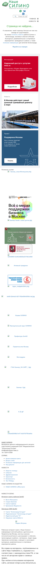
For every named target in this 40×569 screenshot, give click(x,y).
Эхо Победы (10, 481)
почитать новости (17, 34)
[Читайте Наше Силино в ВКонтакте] (24, 11)
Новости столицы (11, 471)
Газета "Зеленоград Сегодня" (15, 512)
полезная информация (11, 43)
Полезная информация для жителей (18, 462)
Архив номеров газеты (13, 458)
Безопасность (10, 479)
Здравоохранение (12, 475)
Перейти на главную (20, 47)
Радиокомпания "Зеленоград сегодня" (18, 514)
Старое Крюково (11, 502)
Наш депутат (10, 464)
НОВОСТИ (33, 21)
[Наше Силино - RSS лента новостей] (23, 13)
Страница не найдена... (20, 26)
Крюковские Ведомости (13, 506)
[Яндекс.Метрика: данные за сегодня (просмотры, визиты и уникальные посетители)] (20, 522)
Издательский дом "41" (13, 516)
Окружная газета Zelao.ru (14, 518)
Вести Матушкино (12, 500)
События (9, 473)
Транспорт (9, 477)
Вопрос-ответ (10, 460)
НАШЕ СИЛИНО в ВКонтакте (15, 487)
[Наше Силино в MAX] (20, 11)
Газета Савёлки (11, 504)
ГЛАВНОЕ (33, 19)
